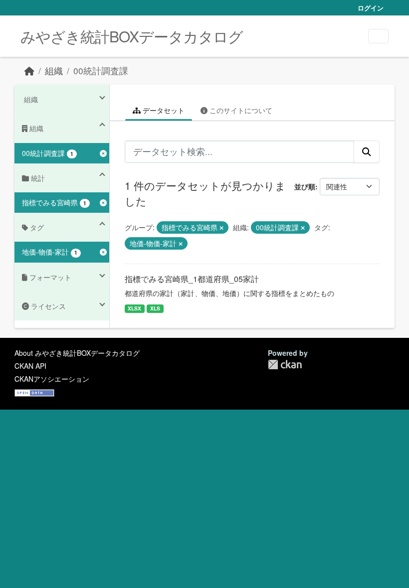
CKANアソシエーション (51, 379)
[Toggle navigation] (378, 36)
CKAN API (30, 366)
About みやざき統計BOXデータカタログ (77, 353)
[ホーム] (29, 70)
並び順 (304, 186)
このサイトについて (239, 110)
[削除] (221, 228)
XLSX (134, 308)
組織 (54, 70)
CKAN (285, 364)
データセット (163, 110)
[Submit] (367, 151)
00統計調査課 (100, 70)
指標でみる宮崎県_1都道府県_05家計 (192, 279)
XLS (155, 308)
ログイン (371, 7)
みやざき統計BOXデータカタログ (131, 36)
